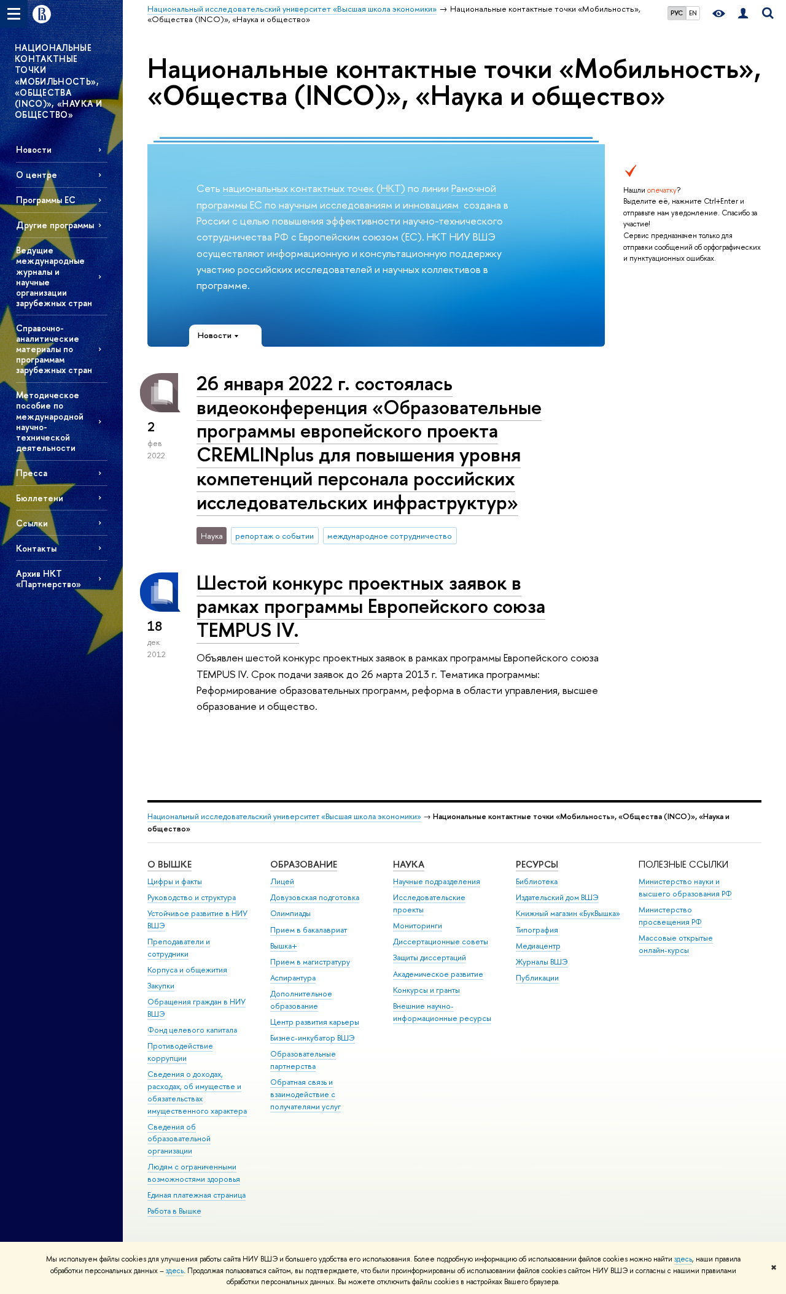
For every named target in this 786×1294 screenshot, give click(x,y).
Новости (34, 149)
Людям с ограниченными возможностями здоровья (193, 1172)
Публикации (537, 977)
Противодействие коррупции (180, 1052)
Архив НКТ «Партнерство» (48, 579)
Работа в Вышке (174, 1211)
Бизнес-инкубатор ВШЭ (312, 1038)
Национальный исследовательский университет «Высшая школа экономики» (284, 816)
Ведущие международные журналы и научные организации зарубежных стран (54, 276)
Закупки (160, 985)
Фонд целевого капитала (192, 1030)
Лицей (282, 881)
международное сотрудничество (389, 535)
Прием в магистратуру (310, 962)
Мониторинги (417, 925)
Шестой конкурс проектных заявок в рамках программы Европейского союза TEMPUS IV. (370, 606)
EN (693, 13)
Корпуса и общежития (187, 970)
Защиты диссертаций (429, 957)
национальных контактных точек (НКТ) (314, 188)
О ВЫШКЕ (169, 864)
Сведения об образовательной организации (179, 1139)
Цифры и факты (174, 881)
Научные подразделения (436, 881)
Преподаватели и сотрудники (178, 947)
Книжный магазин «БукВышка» (568, 913)
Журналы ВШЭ (542, 962)
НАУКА (408, 864)
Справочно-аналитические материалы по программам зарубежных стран (54, 349)
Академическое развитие (438, 974)
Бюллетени (39, 498)
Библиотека (537, 881)
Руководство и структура (191, 897)
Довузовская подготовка (314, 897)
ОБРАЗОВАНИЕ (303, 864)
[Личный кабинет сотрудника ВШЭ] (743, 14)
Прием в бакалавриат (308, 930)
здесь (683, 1259)
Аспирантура (293, 977)
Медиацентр (538, 946)
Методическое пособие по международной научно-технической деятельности (50, 421)
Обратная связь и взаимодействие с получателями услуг (305, 1094)
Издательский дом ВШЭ (557, 897)
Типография (537, 930)
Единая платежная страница (196, 1195)
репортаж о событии (274, 535)
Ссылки (32, 523)
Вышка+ (283, 946)
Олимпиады (290, 913)
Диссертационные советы (440, 941)
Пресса (31, 473)
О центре (36, 174)
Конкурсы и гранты (426, 990)
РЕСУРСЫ (537, 864)
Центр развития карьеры (314, 1022)
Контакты (36, 548)
